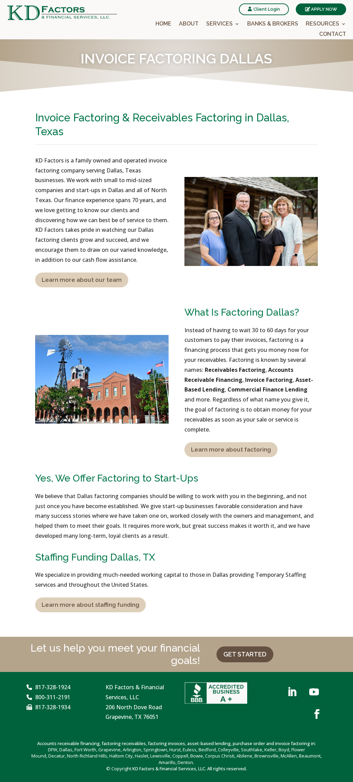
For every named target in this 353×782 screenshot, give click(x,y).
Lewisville (160, 756)
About (189, 24)
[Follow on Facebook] (316, 714)
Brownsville (266, 756)
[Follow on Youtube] (314, 692)
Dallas (65, 749)
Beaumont (310, 756)
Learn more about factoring (231, 449)
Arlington (132, 749)
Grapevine (109, 749)
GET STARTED (244, 654)
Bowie (196, 756)
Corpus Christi (219, 756)
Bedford (207, 749)
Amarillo (167, 762)
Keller (270, 749)
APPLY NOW (324, 9)
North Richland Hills (87, 756)
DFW (52, 749)
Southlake (251, 749)
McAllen (289, 756)
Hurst (175, 749)
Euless (189, 749)
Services (219, 24)
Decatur (56, 756)
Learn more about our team (82, 279)
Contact (332, 34)
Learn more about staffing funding (90, 604)
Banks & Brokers (272, 24)
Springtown (155, 749)
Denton (185, 762)
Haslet (141, 756)
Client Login (266, 9)
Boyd (284, 749)
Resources (322, 24)
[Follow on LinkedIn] (292, 692)
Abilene (244, 756)
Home (163, 24)
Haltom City (121, 756)
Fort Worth (85, 749)
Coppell (180, 756)
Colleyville (228, 749)
